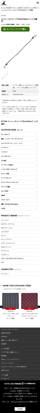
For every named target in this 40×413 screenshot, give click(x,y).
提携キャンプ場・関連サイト (9, 340)
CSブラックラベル (7, 224)
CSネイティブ (6, 247)
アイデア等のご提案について (9, 352)
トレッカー (5, 220)
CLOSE (20, 409)
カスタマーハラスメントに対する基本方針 (13, 366)
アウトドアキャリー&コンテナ (9, 182)
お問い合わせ (5, 370)
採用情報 (3, 356)
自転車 (3, 195)
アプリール (5, 251)
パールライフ (5, 378)
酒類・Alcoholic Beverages (9, 204)
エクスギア (5, 232)
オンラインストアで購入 (16, 29)
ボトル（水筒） (5, 173)
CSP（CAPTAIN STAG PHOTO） (12, 258)
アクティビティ (5, 200)
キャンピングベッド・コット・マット (12, 143)
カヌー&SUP (4, 191)
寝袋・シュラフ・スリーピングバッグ (12, 139)
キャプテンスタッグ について (10, 329)
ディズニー (5, 274)
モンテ (3, 235)
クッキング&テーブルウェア (9, 169)
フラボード (5, 255)
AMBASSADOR (6, 333)
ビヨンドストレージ (8, 243)
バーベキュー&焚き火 (7, 165)
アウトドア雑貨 (5, 186)
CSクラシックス (7, 228)
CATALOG (4, 336)
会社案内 (3, 344)
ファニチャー (5, 147)
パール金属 (4, 375)
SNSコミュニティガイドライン (10, 359)
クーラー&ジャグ (6, 178)
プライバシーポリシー (7, 363)
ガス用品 (3, 160)
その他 (3, 208)
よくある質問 (5, 348)
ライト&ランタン (6, 156)
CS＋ (3, 262)
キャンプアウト (6, 239)
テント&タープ (5, 134)
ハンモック (4, 152)
